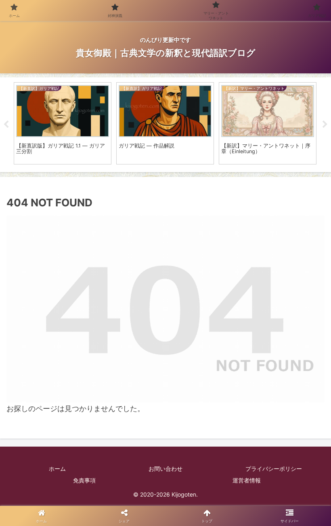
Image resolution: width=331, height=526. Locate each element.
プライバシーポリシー (273, 468)
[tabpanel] (62, 123)
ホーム (57, 468)
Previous (6, 125)
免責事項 (84, 480)
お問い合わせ (165, 468)
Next (325, 125)
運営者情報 (247, 480)
